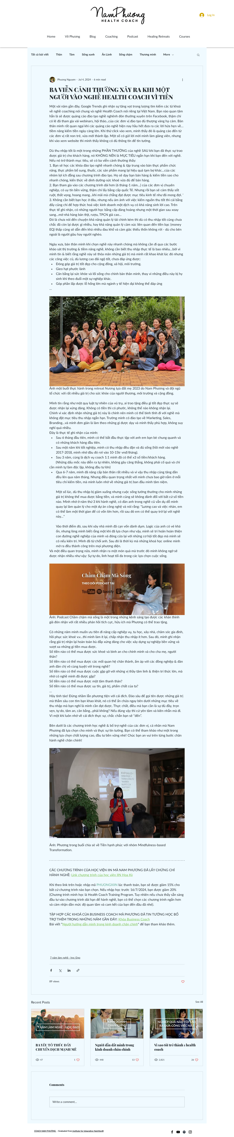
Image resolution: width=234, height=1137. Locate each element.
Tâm (72, 54)
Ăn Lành (107, 54)
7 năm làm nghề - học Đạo (65, 958)
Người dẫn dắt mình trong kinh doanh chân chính (114, 1047)
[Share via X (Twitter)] (60, 970)
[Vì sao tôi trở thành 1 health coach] (176, 1023)
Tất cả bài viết (40, 54)
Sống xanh (88, 54)
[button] (198, 54)
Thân (59, 54)
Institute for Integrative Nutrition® (88, 1131)
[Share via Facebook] (51, 970)
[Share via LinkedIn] (69, 970)
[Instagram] (190, 1132)
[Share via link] (78, 970)
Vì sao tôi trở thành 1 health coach (175, 1047)
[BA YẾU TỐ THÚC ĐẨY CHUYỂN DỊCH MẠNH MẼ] (57, 1023)
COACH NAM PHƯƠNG (45, 1131)
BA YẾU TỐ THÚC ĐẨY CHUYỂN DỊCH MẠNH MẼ (56, 1047)
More (166, 54)
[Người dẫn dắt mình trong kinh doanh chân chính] (117, 1023)
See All (199, 1002)
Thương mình (148, 54)
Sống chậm (125, 54)
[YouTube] (178, 1132)
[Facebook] (172, 1132)
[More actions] (182, 80)
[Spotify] (184, 1132)
